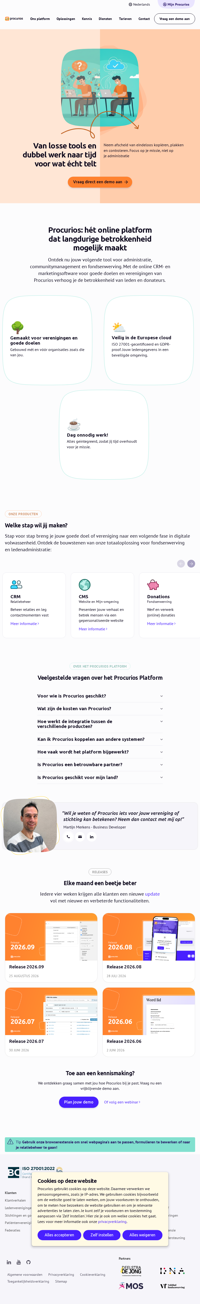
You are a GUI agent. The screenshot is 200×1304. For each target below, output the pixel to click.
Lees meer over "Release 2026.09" (51, 947)
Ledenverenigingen (19, 1208)
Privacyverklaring (61, 1275)
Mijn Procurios (178, 4)
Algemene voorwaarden (24, 1275)
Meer (155, 1193)
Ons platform (40, 19)
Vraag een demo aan (175, 19)
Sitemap (61, 1281)
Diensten (105, 19)
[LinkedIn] (9, 1263)
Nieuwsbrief (160, 1208)
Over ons (158, 1200)
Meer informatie (23, 623)
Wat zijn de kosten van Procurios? (74, 708)
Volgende (191, 564)
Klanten (11, 1193)
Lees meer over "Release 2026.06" (149, 1022)
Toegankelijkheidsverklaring (28, 1281)
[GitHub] (28, 1263)
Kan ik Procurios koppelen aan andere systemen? (91, 739)
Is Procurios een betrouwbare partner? (79, 764)
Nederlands (141, 4)
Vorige (181, 564)
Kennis (87, 19)
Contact (144, 19)
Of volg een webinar (121, 1102)
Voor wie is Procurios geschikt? (71, 696)
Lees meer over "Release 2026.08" (149, 947)
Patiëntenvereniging (20, 1223)
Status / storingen (164, 1215)
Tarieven (125, 19)
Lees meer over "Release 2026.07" (51, 1022)
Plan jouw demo (78, 1102)
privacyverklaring (112, 1221)
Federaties (12, 1230)
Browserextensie (163, 1230)
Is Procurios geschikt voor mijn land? (77, 777)
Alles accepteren (59, 1235)
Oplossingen (66, 19)
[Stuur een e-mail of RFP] (80, 837)
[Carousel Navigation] (100, 564)
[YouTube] (18, 1263)
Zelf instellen (101, 1235)
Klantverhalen (15, 1200)
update (152, 894)
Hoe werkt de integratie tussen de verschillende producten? (74, 724)
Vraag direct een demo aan (97, 182)
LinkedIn (92, 837)
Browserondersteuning (168, 1238)
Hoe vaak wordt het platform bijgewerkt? (83, 752)
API (153, 1223)
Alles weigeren (142, 1235)
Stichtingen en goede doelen (26, 1215)
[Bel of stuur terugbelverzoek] (68, 837)
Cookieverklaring (92, 1275)
